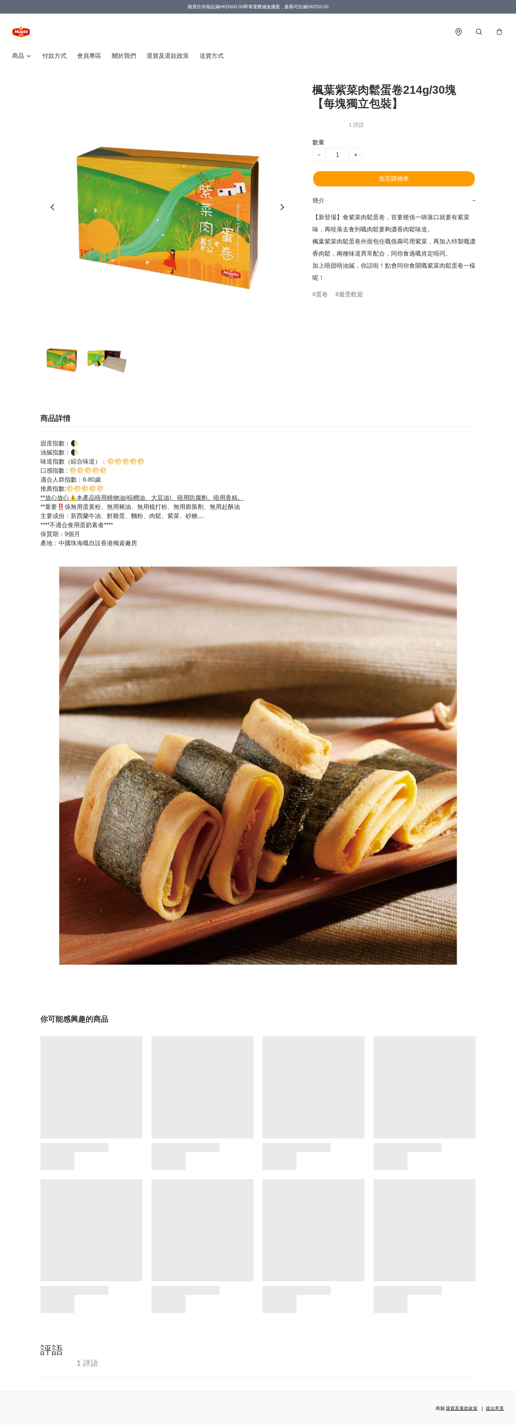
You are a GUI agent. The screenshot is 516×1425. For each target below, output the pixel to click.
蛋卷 (322, 294)
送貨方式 (211, 56)
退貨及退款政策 (168, 56)
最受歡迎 (351, 294)
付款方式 (54, 56)
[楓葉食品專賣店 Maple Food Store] (21, 32)
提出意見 (495, 1408)
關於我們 (124, 56)
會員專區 (89, 56)
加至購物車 (394, 178)
